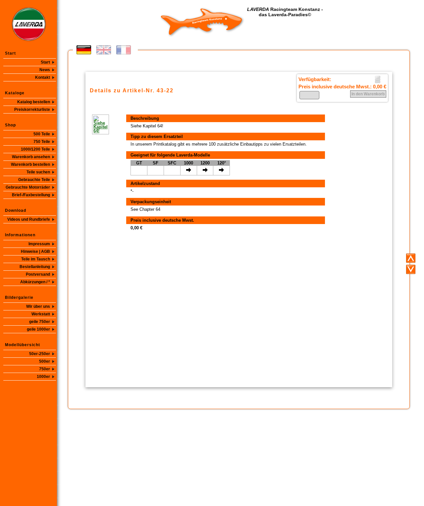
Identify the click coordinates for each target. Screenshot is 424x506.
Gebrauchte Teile (34, 179)
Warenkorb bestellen (30, 164)
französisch (123, 50)
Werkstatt (40, 314)
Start (45, 62)
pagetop (411, 258)
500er (44, 361)
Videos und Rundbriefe (28, 219)
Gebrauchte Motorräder (28, 187)
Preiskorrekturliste (32, 109)
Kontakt (42, 77)
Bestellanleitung (35, 266)
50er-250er (39, 353)
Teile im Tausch (35, 259)
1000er (43, 376)
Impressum (39, 244)
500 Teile (41, 134)
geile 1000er (38, 329)
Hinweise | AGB (35, 251)
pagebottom (411, 269)
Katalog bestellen (33, 102)
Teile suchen (38, 172)
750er (44, 369)
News (44, 70)
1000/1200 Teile (35, 149)
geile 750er (39, 321)
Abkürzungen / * (35, 282)
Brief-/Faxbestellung (31, 195)
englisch (103, 50)
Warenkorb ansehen (31, 157)
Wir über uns (38, 306)
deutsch (83, 50)
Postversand (38, 274)
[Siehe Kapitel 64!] (92, 124)
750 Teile (41, 141)
